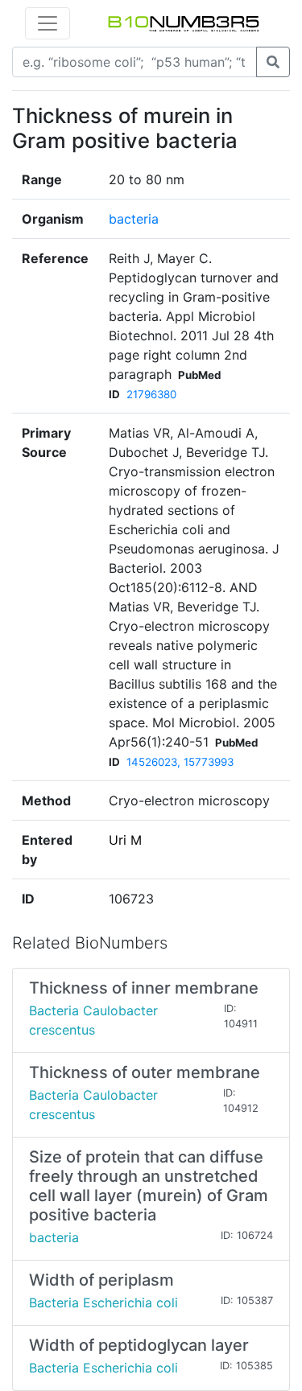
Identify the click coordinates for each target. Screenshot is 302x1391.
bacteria (134, 219)
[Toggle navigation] (47, 23)
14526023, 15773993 (180, 761)
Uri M (125, 840)
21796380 (151, 394)
